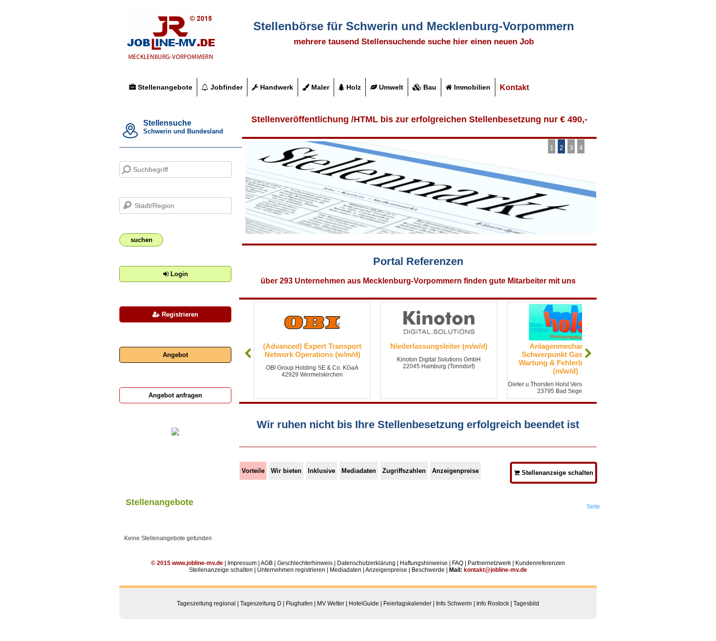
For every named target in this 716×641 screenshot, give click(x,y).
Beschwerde (428, 569)
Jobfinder (225, 87)
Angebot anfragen (175, 395)
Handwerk (275, 87)
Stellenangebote (164, 87)
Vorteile (253, 470)
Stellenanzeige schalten (556, 472)
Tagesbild (526, 603)
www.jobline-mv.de (197, 563)
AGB (267, 563)
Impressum (242, 563)
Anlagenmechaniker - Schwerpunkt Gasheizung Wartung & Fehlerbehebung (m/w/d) (565, 358)
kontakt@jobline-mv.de (495, 569)
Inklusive (321, 470)
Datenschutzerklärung (366, 563)
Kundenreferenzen (540, 563)
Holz (352, 87)
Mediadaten (358, 470)
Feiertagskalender (407, 603)
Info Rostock (492, 603)
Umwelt (390, 87)
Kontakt (514, 87)
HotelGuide (364, 603)
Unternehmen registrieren (291, 569)
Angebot (175, 354)
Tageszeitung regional (206, 603)
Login (178, 274)
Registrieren (179, 314)
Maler (319, 87)
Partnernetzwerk (489, 563)
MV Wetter (330, 603)
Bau (428, 87)
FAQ (457, 563)
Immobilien (471, 87)
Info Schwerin (454, 603)
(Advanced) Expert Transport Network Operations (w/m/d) (312, 350)
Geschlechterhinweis (305, 563)
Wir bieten (286, 470)
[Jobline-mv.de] (170, 59)
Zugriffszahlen (404, 470)
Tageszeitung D (261, 603)
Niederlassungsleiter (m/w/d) (439, 346)
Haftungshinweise (424, 563)
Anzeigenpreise (455, 470)
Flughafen (299, 603)
